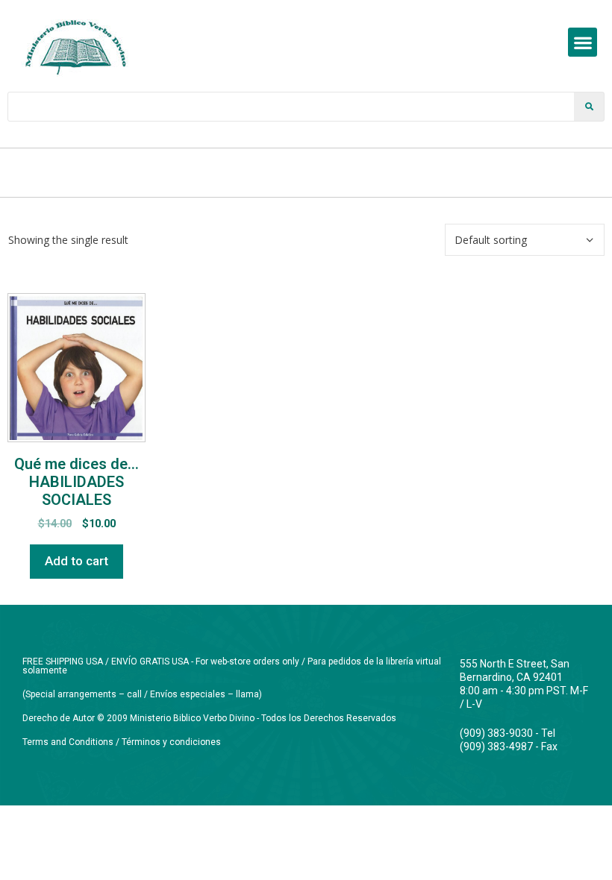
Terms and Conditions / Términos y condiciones (121, 742)
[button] (582, 42)
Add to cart (76, 560)
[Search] (589, 106)
